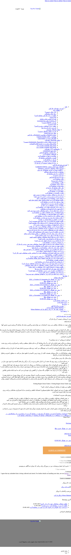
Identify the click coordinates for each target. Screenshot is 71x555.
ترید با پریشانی (25, 414)
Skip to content (49, 1)
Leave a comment (56, 450)
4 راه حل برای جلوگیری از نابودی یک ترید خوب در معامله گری (48, 507)
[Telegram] (66, 8)
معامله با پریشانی (33, 415)
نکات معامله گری (22, 415)
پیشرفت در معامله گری (36, 414)
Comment (68, 471)
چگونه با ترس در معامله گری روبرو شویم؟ (54, 505)
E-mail (69, 462)
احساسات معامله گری (61, 414)
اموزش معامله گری (49, 414)
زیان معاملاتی (14, 414)
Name (69, 461)
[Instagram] (68, 8)
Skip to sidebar (58, 1)
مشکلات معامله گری (44, 415)
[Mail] (65, 8)
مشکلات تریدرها (55, 415)
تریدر (19, 414)
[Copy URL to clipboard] (43, 418)
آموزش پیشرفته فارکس (63, 316)
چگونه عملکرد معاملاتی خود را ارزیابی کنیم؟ (53, 504)
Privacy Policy (67, 474)
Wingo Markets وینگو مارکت (62, 495)
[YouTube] (69, 8)
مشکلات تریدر (64, 415)
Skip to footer (67, 1)
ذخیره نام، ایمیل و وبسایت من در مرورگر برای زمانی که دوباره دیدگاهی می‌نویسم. (44, 466)
